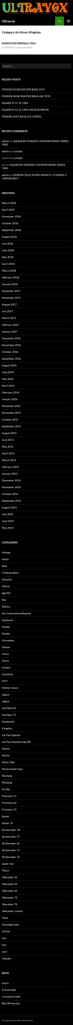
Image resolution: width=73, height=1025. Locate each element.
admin (5, 141)
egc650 (6, 593)
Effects (6, 586)
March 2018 (9, 270)
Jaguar (6, 694)
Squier (5, 816)
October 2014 (10, 493)
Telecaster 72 (9, 897)
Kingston (7, 728)
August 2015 (9, 433)
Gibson (6, 647)
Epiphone (7, 620)
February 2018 (10, 277)
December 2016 (11, 338)
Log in (5, 983)
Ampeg (6, 552)
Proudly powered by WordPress (17, 1020)
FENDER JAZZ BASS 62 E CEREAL (22, 116)
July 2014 (7, 514)
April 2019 (8, 209)
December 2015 (11, 406)
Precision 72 (9, 809)
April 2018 (8, 263)
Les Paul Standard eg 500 (16, 741)
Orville (6, 789)
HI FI (4, 681)
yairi (4, 951)
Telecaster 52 (9, 877)
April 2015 (8, 453)
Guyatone (7, 674)
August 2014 (9, 507)
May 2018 (7, 257)
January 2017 (10, 331)
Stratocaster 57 (11, 836)
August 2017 (9, 304)
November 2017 (11, 297)
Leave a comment (23, 47)
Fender (6, 626)
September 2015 (11, 426)
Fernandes (8, 640)
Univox (6, 931)
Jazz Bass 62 (9, 708)
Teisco (5, 870)
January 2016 (10, 399)
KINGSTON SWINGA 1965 (19, 43)
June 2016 (8, 372)
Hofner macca (10, 687)
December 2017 (11, 290)
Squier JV (7, 823)
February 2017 (10, 324)
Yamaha (6, 958)
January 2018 (10, 284)
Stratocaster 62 (11, 843)
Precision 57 (9, 796)
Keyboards (8, 721)
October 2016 (10, 351)
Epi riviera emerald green (16, 613)
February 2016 (10, 392)
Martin (6, 748)
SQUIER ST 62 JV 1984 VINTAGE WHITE (25, 109)
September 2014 (11, 500)
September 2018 (11, 230)
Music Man (8, 762)
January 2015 (10, 473)
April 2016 (8, 385)
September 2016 (11, 358)
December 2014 (11, 480)
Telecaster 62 (9, 884)
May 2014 (7, 527)
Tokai (5, 917)
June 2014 (8, 521)
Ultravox (8, 21)
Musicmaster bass (12, 768)
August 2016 (9, 365)
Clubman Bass (10, 572)
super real (7, 863)
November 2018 (11, 216)
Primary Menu (68, 21)
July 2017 (7, 311)
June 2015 (8, 439)
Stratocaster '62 (11, 829)
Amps (5, 559)
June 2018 (8, 250)
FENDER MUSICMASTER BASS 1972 (23, 89)
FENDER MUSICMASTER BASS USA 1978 (26, 96)
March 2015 (9, 460)
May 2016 (7, 378)
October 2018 (10, 223)
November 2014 (11, 487)
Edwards (7, 579)
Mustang (7, 775)
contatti (17, 151)
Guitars (6, 667)
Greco (5, 653)
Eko (4, 599)
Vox (4, 938)
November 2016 (11, 345)
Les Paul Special (11, 735)
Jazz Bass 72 (9, 714)
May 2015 (7, 446)
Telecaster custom (12, 911)
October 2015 (10, 419)
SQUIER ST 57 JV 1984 (15, 103)
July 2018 (7, 243)
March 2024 (9, 203)
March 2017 (9, 318)
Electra (6, 606)
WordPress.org (10, 1003)
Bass (4, 565)
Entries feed (9, 989)
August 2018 (9, 236)
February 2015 (10, 466)
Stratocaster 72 (11, 850)
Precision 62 (9, 802)
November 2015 (11, 412)
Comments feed (11, 996)
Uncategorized (10, 924)
